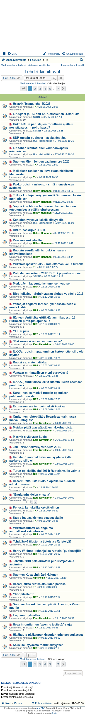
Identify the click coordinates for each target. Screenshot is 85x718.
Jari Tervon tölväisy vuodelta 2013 (37, 447)
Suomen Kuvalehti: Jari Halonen (35, 574)
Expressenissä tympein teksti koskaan (39, 406)
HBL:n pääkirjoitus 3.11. (29, 230)
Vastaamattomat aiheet (13, 65)
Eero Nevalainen (42, 344)
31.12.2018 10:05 (50, 296)
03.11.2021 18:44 (63, 257)
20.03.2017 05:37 (50, 365)
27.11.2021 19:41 (63, 243)
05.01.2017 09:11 (50, 388)
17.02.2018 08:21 (50, 324)
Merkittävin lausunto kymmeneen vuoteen (42, 283)
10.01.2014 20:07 (50, 553)
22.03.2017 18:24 (50, 358)
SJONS (37, 117)
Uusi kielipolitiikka (42, 140)
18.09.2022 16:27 (63, 212)
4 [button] (45, 89)
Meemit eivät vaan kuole (30, 436)
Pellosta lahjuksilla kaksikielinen (36, 507)
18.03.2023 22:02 (48, 164)
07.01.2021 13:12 (53, 276)
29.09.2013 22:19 (50, 648)
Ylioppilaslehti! (23, 594)
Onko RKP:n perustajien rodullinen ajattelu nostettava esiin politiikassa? (41, 125)
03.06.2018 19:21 (50, 310)
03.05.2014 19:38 (48, 520)
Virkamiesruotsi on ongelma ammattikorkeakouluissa (31, 529)
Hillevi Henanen (42, 191)
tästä (54, 713)
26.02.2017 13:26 (48, 375)
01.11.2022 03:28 (63, 201)
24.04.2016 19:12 (64, 423)
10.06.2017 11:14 (50, 334)
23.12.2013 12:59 (50, 567)
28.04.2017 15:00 (64, 344)
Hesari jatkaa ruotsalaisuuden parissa (39, 584)
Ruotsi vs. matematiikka (29, 362)
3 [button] (40, 89)
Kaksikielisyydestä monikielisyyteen (38, 645)
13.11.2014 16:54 (48, 487)
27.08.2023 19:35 (64, 140)
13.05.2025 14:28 (53, 130)
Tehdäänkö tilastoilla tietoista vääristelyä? (42, 541)
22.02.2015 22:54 (64, 463)
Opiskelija (39, 577)
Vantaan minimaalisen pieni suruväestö (40, 372)
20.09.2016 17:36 (50, 399)
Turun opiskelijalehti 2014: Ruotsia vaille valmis (46, 470)
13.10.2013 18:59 (64, 618)
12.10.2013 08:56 (48, 627)
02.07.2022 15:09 (64, 222)
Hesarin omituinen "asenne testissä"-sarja (42, 624)
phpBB (40, 708)
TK (34, 106)
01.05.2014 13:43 (50, 534)
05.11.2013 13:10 (57, 577)
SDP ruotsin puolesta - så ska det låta (39, 137)
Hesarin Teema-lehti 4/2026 (31, 103)
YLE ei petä (21, 331)
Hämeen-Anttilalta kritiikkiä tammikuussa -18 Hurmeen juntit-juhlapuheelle (42, 319)
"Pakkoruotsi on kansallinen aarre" (37, 341)
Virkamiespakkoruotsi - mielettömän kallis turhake (48, 264)
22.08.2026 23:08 (48, 106)
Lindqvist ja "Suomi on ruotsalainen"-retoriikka (46, 114)
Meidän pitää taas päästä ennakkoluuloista (42, 427)
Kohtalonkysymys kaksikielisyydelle (38, 219)
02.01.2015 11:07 (50, 473)
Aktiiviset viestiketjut (39, 65)
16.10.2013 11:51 (50, 610)
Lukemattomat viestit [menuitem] (72, 65)
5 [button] (50, 89)
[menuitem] (12, 53)
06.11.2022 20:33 (48, 177)
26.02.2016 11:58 (64, 439)
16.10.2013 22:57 (50, 597)
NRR (36, 286)
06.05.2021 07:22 (48, 267)
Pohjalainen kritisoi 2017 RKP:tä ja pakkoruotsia (46, 273)
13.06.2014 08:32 (48, 510)
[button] (23, 88)
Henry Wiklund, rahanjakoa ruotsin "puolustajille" (48, 550)
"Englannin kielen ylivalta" (31, 494)
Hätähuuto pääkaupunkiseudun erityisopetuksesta (48, 634)
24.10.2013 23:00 (48, 587)
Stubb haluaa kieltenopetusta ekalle (38, 517)
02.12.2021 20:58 (63, 233)
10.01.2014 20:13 (50, 544)
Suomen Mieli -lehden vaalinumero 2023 (41, 161)
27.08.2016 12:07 (50, 409)
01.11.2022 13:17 (63, 191)
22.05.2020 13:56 (50, 286)
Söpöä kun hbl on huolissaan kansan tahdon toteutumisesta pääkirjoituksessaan (42, 207)
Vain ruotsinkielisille (27, 240)
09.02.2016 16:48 (64, 450)
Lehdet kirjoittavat (42, 71)
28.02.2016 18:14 (64, 430)
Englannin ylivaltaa (26, 615)
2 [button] (35, 89)
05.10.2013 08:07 (50, 637)
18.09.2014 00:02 (64, 497)
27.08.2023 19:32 (64, 154)
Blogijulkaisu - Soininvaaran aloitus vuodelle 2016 (48, 293)
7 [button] (58, 89)
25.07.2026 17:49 (53, 117)
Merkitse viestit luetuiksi (33, 83)
